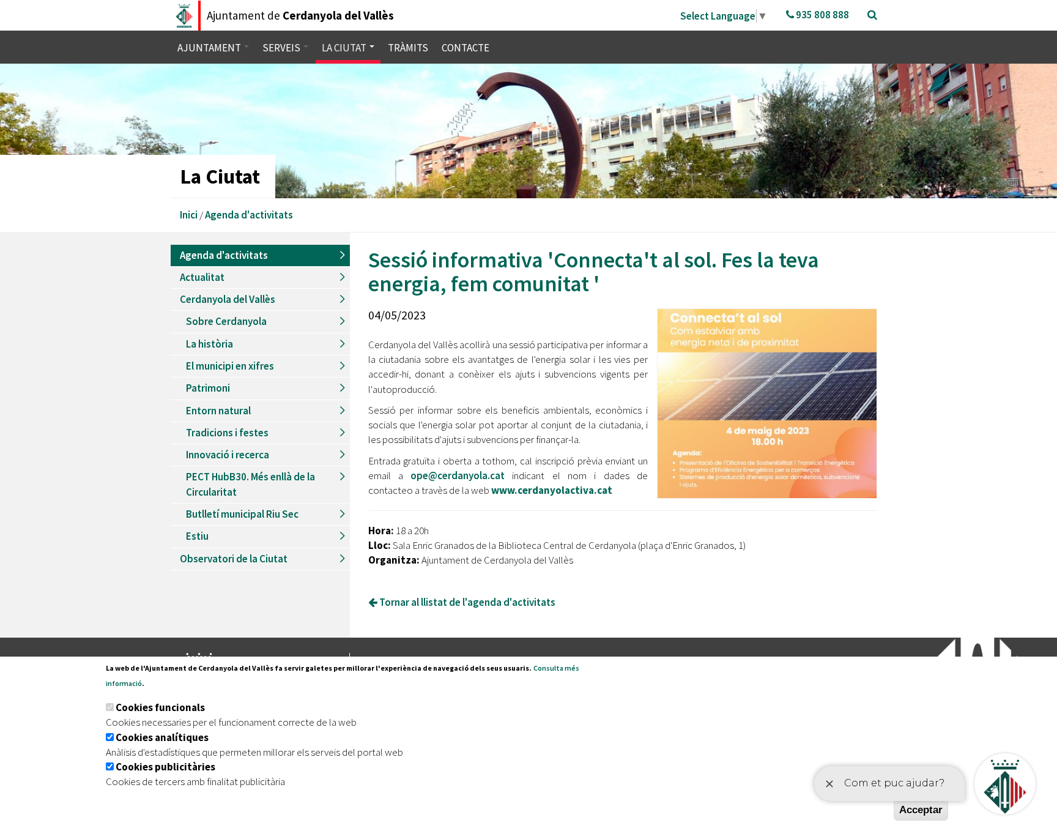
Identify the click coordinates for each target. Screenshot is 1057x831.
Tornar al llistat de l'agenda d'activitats (466, 602)
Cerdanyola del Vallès (227, 299)
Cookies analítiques (162, 737)
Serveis (282, 47)
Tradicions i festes (227, 432)
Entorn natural (218, 410)
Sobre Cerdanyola (226, 321)
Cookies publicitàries (165, 766)
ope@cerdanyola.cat (457, 475)
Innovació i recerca (227, 454)
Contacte (465, 47)
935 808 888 (821, 14)
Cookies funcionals (160, 707)
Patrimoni (208, 388)
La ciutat (345, 47)
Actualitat (202, 277)
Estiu (197, 536)
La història (209, 344)
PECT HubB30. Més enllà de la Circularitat (250, 484)
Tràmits (408, 47)
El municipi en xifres (230, 366)
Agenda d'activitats (249, 215)
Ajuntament (210, 47)
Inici (189, 215)
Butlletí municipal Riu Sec (242, 514)
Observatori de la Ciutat (233, 558)
